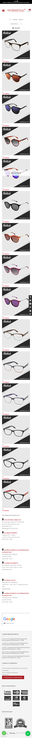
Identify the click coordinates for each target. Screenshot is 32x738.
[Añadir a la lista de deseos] (28, 32)
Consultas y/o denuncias (13, 677)
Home (10, 19)
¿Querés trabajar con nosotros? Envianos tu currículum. (16, 2)
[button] (27, 733)
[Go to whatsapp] (4, 733)
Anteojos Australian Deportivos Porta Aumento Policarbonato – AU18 (14, 639)
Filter (17, 28)
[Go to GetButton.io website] (4, 736)
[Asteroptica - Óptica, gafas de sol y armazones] (16, 10)
